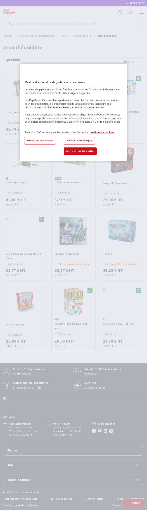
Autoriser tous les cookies (80, 151)
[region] (73, 112)
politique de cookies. (102, 132)
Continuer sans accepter (79, 140)
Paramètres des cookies (40, 140)
